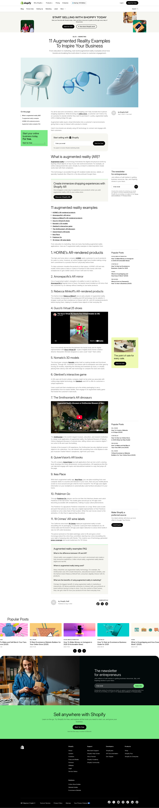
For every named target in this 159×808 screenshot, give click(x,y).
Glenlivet (79, 381)
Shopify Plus (129, 753)
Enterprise (65, 3)
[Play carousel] (79, 651)
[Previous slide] (75, 651)
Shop (126, 750)
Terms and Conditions (124, 691)
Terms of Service (45, 803)
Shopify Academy (92, 759)
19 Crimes (72, 523)
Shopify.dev (109, 750)
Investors (71, 756)
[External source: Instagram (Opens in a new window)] (123, 802)
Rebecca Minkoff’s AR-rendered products (67, 218)
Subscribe (138, 686)
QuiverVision (67, 462)
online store (83, 114)
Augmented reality (57, 162)
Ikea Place (56, 234)
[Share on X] (102, 603)
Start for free (132, 3)
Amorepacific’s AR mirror (62, 215)
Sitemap (68, 803)
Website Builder (73, 787)
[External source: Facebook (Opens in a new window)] (109, 802)
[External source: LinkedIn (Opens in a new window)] (132, 802)
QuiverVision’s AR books (61, 232)
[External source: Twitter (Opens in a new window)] (113, 802)
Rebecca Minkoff (70, 296)
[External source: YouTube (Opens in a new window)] (118, 802)
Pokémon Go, (62, 498)
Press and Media (73, 759)
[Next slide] (84, 651)
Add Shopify (117, 525)
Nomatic (71, 362)
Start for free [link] (99, 143)
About (70, 750)
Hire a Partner (91, 756)
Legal (70, 768)
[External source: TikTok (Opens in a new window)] (127, 802)
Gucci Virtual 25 (70, 349)
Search (134, 9)
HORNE (78, 258)
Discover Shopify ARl (62, 197)
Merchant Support (93, 750)
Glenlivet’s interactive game (62, 226)
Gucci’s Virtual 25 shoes (61, 221)
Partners (71, 762)
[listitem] (79, 635)
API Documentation (112, 753)
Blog (22, 9)
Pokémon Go (57, 237)
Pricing (58, 3)
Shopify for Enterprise (131, 756)
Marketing (48, 9)
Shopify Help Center (93, 753)
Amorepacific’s (56, 283)
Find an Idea (30, 9)
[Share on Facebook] (97, 603)
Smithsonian (58, 437)
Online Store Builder (74, 784)
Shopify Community (93, 762)
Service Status (72, 771)
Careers (70, 753)
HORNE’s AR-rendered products (64, 212)
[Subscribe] (136, 187)
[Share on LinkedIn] (106, 603)
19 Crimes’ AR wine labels (62, 240)
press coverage (56, 540)
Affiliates (71, 765)
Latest (56, 9)
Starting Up (39, 9)
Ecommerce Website (74, 790)
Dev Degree (109, 756)
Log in (121, 3)
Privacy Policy (127, 195)
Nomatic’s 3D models (60, 223)
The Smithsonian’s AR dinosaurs (64, 229)
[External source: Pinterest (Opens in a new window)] (137, 802)
